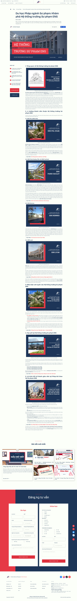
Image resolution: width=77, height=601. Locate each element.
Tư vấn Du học (15, 95)
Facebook (55, 542)
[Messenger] (73, 532)
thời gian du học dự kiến (28, 520)
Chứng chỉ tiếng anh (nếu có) (16, 526)
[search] (73, 529)
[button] (10, 3)
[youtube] (69, 577)
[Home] (10, 9)
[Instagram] (64, 577)
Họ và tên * (13, 514)
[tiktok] (67, 577)
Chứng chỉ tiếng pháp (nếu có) (29, 526)
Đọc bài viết (6, 478)
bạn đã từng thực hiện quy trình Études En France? (20, 539)
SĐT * (25, 514)
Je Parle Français (16, 26)
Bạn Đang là (44, 518)
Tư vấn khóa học (14, 90)
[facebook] (61, 577)
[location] (73, 526)
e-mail (13, 520)
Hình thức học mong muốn (46, 510)
